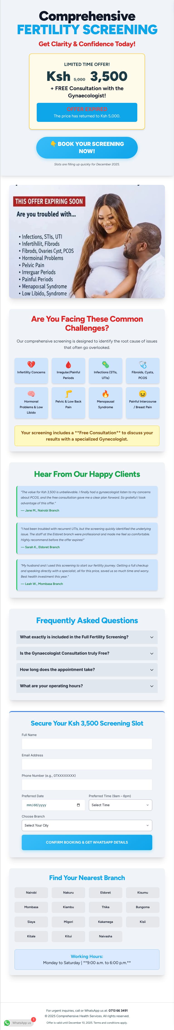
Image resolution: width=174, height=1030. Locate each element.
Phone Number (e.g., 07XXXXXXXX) (49, 776)
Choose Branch (33, 816)
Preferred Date (33, 796)
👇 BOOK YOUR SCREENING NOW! (87, 147)
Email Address (32, 755)
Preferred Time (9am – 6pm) (110, 796)
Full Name (29, 735)
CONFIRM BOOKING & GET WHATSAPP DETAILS (87, 842)
